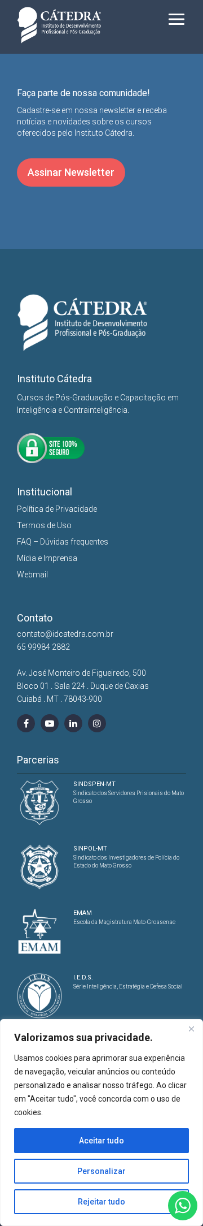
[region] (101, 1122)
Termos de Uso (44, 525)
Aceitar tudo (101, 1140)
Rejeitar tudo (101, 1201)
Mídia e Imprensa (47, 558)
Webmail (32, 574)
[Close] (191, 1028)
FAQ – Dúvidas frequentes (62, 541)
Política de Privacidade (57, 508)
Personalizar (101, 1171)
